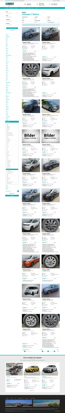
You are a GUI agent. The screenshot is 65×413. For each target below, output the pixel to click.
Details (35, 123)
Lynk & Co (7, 85)
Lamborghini (8, 82)
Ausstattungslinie (37, 20)
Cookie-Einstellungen (32, 398)
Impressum (11, 398)
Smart (7, 114)
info (22, 10)
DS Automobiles (8, 55)
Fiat (6, 58)
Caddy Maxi (8, 127)
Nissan (7, 101)
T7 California (8, 164)
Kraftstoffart (8, 19)
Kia (6, 80)
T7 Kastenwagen (9, 166)
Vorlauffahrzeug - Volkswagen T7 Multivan (31, 143)
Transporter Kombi (9, 183)
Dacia (7, 51)
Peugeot (7, 106)
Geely (7, 67)
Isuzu (7, 72)
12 (49, 351)
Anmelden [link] (12, 195)
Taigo (7, 174)
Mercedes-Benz (8, 92)
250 (30, 351)
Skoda (7, 113)
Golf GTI (8, 137)
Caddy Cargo (8, 126)
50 (26, 351)
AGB (15, 398)
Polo (7, 156)
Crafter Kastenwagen (9, 132)
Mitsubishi (7, 99)
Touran (7, 180)
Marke (7, 11)
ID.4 (7, 147)
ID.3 (7, 145)
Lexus (7, 84)
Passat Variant (8, 155)
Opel (6, 104)
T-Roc (7, 159)
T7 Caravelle (8, 165)
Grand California (9, 140)
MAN (7, 87)
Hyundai (7, 70)
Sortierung (49, 20)
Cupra (7, 50)
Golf (7, 136)
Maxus (7, 89)
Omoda (7, 102)
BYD (6, 46)
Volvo (7, 185)
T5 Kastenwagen (9, 161)
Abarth (7, 34)
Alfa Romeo (8, 36)
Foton (7, 63)
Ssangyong (8, 116)
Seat (6, 111)
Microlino (7, 96)
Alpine (7, 38)
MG (6, 94)
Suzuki (7, 118)
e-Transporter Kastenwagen (10, 135)
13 (51, 351)
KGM (7, 79)
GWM (7, 68)
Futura (7, 65)
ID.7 (7, 150)
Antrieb (23, 20)
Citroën (7, 48)
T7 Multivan (8, 169)
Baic (6, 41)
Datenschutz (26, 398)
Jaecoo (7, 75)
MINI (7, 97)
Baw (6, 43)
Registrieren (58, 0)
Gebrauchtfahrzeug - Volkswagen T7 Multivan (31, 268)
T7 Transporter (8, 170)
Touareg (8, 179)
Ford (6, 60)
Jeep (7, 77)
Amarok (8, 123)
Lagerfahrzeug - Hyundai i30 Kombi (49, 376)
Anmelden (54, 0)
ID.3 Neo (8, 146)
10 (23, 351)
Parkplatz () (12, 193)
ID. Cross (8, 142)
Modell (7, 15)
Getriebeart (8, 23)
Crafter (7, 131)
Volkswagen (8, 121)
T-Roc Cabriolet (8, 160)
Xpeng (7, 188)
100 (28, 351)
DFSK (7, 53)
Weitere (7, 187)
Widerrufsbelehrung (20, 398)
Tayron (7, 175)
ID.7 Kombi (8, 151)
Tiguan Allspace (9, 178)
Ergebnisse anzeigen (12, 28)
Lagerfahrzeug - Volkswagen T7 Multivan (31, 44)
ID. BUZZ (8, 141)
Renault (7, 109)
